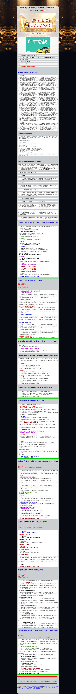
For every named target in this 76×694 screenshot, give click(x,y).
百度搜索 (38, 688)
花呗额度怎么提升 (43, 687)
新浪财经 (33, 686)
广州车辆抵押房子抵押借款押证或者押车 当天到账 (31, 400)
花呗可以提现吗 (51, 687)
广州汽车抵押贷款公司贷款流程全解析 (28, 72)
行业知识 (19, 679)
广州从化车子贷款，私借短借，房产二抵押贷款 (30, 280)
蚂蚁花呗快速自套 (49, 686)
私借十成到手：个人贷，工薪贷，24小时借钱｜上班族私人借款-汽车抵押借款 (38, 461)
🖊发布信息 (43, 10)
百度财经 (29, 686)
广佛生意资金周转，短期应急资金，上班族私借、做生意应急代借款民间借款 (38, 355)
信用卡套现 (28, 688)
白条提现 (30, 687)
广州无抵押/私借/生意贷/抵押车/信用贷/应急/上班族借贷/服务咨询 (35, 387)
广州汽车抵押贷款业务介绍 (25, 133)
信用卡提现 (23, 688)
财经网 (37, 686)
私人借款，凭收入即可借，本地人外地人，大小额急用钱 (32, 521)
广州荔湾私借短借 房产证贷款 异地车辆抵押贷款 (30, 570)
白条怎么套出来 (35, 687)
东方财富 (33, 688)
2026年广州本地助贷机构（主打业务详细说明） (30, 161)
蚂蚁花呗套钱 (42, 686)
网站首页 (19, 677)
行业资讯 (19, 678)
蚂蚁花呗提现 (24, 687)
